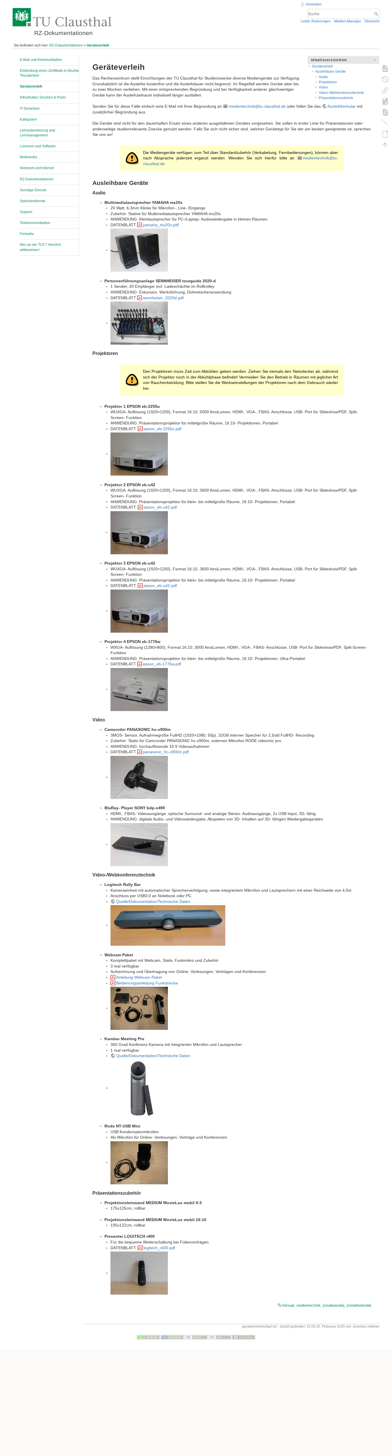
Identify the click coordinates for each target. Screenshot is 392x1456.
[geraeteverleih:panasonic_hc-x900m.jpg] (139, 777)
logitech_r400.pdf (159, 1247)
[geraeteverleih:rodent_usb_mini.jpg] (139, 1162)
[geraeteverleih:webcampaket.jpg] (139, 1008)
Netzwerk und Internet (37, 168)
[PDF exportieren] (385, 112)
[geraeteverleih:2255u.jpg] (139, 453)
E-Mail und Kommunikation (41, 60)
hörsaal (288, 1305)
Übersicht (371, 21)
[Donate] (148, 1337)
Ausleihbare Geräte (330, 71)
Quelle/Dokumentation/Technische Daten (153, 901)
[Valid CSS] (219, 1337)
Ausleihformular (341, 106)
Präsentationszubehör (336, 98)
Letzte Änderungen (316, 21)
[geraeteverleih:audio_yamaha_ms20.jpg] (139, 250)
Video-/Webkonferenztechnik (341, 93)
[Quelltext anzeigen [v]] (385, 68)
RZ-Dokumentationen (66, 45)
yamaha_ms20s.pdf (161, 225)
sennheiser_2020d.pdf (163, 298)
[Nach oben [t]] (385, 144)
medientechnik (308, 1305)
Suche (376, 14)
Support (26, 212)
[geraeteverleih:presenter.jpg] (139, 1272)
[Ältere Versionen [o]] (385, 79)
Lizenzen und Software (38, 146)
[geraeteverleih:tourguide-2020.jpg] (139, 322)
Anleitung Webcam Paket (139, 977)
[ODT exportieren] (385, 133)
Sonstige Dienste (33, 190)
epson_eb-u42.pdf (160, 507)
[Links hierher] (385, 90)
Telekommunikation (35, 223)
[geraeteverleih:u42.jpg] (139, 532)
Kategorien (28, 119)
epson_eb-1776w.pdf (162, 664)
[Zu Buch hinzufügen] (385, 101)
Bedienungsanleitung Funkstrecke (147, 983)
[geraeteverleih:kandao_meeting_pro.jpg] (139, 1088)
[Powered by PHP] (172, 1337)
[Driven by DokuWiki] (243, 1337)
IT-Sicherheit (29, 109)
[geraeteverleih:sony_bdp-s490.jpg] (139, 844)
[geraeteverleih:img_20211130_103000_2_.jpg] (167, 925)
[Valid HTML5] (196, 1337)
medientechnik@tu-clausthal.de (257, 106)
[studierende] (333, 1305)
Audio (323, 77)
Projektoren (328, 82)
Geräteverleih (98, 45)
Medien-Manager (347, 21)
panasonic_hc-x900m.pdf (166, 752)
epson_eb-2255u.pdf (162, 428)
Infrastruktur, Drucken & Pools (43, 97)
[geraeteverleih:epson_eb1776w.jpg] (139, 689)
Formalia (27, 234)
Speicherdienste (32, 201)
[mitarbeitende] (359, 1305)
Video (323, 87)
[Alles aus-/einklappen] (385, 122)
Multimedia (28, 157)
